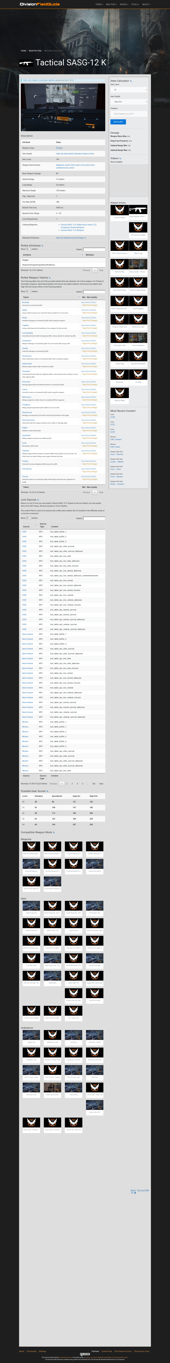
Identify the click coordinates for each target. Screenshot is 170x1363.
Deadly (25, 348)
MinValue (90, 255)
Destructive (27, 356)
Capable (25, 325)
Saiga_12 (35, 80)
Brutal (24, 318)
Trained (25, 461)
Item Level (114, 84)
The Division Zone (141, 1351)
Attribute (27, 255)
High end (59, 154)
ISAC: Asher (115, 447)
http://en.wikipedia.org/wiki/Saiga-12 (71, 238)
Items (99, 4)
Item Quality (115, 96)
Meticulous (26, 397)
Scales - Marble (116, 462)
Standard (78, 154)
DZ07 (112, 424)
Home (23, 51)
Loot (29, 80)
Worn (92, 154)
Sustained (26, 435)
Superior (85, 154)
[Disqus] (85, 1254)
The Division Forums (123, 1351)
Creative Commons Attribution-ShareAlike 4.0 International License (106, 1357)
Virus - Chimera (116, 477)
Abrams (25, 722)
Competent (26, 341)
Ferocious (26, 382)
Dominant (26, 371)
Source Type (43, 525)
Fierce (24, 389)
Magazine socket (63, 165)
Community (31, 1351)
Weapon (51, 80)
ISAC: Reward (115, 439)
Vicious (25, 476)
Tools (134, 4)
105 (93, 784)
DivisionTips (107, 1351)
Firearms (114, 108)
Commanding (27, 333)
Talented (25, 451)
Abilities (110, 4)
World (123, 4)
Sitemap (42, 1351)
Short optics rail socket (80, 165)
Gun (24, 80)
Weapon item (35, 51)
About (145, 4)
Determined (27, 364)
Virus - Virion (115, 469)
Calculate (118, 122)
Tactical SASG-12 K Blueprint (72, 230)
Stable (24, 428)
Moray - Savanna (117, 484)
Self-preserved (28, 420)
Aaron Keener (27, 634)
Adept (24, 310)
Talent (26, 297)
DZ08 (112, 417)
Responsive (27, 412)
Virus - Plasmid (116, 454)
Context (54, 527)
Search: (79, 249)
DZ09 (112, 432)
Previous (86, 270)
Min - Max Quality (89, 297)
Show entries (29, 249)
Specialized (69, 154)
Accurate (25, 302)
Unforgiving (26, 469)
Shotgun (43, 80)
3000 (24, 532)
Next (101, 270)
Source (26, 527)
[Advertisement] (85, 27)
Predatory (26, 405)
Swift (24, 443)
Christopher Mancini (65, 1357)
